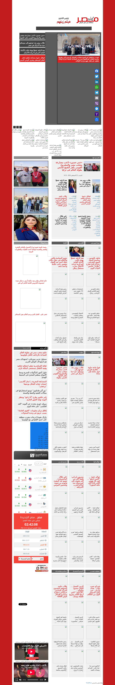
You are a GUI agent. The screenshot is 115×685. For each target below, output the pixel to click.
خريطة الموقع (93, 13)
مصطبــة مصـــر (77, 9)
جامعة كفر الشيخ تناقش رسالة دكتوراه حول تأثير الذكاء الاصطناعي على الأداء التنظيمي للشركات (59, 621)
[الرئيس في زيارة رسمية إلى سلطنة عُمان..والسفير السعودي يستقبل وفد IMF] (77, 547)
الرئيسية (95, 9)
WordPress (89, 683)
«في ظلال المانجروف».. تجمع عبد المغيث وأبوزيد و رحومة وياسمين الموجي (61, 219)
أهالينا (87, 9)
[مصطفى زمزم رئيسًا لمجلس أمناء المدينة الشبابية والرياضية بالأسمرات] (60, 414)
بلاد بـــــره (80, 462)
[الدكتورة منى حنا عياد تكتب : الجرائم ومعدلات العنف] (93, 657)
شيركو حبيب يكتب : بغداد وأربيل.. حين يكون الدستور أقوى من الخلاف (93, 590)
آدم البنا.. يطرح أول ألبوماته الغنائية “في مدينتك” (93, 340)
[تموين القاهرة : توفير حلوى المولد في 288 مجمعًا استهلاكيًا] (93, 632)
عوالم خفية (96, 462)
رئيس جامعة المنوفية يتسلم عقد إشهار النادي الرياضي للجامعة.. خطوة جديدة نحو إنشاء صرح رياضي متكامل (59, 647)
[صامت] (20, 680)
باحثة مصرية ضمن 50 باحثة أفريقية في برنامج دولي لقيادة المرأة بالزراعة (94, 401)
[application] (31, 672)
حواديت (81, 352)
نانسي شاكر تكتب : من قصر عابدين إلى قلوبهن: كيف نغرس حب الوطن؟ (94, 620)
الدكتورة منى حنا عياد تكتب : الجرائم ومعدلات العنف (94, 668)
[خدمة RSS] (34, 28)
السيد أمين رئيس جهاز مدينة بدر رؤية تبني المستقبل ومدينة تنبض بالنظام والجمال (93, 451)
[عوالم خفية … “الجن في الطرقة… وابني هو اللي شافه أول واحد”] (93, 499)
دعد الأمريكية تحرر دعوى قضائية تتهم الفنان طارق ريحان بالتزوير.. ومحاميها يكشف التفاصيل (60, 536)
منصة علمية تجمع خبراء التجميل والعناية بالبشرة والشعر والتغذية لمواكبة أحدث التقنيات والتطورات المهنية (84, 222)
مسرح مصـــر (62, 462)
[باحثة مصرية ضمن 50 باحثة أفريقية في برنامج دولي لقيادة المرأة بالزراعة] (93, 389)
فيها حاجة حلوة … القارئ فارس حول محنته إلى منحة (93, 371)
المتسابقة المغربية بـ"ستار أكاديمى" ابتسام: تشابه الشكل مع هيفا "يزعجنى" (32, 383)
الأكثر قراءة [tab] (43, 348)
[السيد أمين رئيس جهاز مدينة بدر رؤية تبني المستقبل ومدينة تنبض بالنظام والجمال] (93, 438)
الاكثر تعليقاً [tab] (26, 348)
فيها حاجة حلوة (95, 352)
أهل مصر (80, 243)
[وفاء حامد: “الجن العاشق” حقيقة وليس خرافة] (93, 547)
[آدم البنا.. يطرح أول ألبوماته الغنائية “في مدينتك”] (93, 329)
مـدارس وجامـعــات (60, 571)
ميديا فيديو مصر (95, 243)
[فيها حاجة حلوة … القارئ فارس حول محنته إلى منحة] (93, 361)
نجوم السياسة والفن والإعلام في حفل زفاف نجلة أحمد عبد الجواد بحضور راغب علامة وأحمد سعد (58, 262)
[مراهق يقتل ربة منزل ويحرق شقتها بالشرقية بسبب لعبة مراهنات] (93, 523)
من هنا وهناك (44, 243)
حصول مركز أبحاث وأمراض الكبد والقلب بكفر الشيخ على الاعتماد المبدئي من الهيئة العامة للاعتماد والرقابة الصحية (60, 343)
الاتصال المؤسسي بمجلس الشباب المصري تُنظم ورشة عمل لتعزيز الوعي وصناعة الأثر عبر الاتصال (77, 318)
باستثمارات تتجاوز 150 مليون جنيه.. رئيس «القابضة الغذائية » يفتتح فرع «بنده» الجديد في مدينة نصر (77, 294)
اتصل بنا (40, 9)
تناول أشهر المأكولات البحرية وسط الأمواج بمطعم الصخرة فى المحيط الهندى (33, 374)
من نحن (24, 9)
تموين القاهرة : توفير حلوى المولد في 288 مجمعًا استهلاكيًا (94, 644)
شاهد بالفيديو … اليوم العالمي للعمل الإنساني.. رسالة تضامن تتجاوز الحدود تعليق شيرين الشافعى (93, 294)
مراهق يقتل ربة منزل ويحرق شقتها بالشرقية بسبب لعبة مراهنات (93, 535)
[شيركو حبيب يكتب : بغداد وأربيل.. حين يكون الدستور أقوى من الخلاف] (93, 579)
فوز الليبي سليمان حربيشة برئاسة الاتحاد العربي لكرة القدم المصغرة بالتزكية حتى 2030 (60, 402)
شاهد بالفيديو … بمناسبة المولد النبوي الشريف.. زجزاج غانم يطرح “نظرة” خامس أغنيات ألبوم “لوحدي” (93, 264)
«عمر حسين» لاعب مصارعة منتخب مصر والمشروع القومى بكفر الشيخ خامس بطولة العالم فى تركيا (69, 166)
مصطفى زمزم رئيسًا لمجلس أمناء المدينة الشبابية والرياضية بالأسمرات (60, 426)
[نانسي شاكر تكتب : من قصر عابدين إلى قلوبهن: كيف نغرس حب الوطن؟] (93, 608)
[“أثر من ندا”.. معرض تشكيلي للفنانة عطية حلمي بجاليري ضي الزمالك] (77, 389)
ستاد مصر (65, 9)
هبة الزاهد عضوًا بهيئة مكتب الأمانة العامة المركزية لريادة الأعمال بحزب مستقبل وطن (61, 185)
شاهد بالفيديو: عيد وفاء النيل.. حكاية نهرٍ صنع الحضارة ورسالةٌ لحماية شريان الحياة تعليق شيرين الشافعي (93, 318)
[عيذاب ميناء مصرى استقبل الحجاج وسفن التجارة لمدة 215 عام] (93, 414)
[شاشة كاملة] (17, 680)
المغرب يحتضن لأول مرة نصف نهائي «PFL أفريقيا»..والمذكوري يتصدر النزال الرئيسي (59, 450)
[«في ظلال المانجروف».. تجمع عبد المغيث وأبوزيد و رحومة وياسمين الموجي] (60, 470)
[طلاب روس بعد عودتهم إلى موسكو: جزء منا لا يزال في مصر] (76, 361)
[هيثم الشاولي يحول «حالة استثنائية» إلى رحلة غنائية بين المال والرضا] (60, 499)
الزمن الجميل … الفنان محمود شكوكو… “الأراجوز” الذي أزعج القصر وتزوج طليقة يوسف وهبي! (76, 592)
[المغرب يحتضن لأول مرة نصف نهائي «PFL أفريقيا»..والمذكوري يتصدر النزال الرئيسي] (60, 438)
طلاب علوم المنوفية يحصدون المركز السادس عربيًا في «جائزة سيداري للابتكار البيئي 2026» (61, 200)
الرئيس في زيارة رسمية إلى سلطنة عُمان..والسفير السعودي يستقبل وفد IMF (77, 560)
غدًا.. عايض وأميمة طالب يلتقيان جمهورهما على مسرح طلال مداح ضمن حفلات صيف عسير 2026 (59, 562)
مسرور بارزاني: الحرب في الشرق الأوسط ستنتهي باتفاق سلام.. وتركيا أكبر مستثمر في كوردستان (77, 513)
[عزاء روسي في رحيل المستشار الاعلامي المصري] (60, 304)
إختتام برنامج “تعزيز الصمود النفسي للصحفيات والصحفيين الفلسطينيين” (77, 536)
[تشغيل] (45, 680)
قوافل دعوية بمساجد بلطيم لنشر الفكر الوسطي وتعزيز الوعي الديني (85, 200)
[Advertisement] (31, 586)
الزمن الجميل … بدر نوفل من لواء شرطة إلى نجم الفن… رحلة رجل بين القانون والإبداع (76, 646)
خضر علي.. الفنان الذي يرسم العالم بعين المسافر (31, 314)
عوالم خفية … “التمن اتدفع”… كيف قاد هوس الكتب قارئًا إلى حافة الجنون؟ (93, 481)
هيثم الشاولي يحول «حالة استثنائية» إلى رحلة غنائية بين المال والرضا (60, 511)
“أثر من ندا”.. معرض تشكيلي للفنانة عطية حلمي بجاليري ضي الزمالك (76, 401)
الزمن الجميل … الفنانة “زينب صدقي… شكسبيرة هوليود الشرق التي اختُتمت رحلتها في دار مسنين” (77, 622)
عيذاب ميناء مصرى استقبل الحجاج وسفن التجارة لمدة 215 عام (94, 426)
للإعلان (32, 9)
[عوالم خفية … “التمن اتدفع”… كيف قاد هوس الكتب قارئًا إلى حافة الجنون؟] (93, 470)
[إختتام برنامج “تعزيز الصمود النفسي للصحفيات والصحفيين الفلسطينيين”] (77, 523)
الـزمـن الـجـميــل (52, 9)
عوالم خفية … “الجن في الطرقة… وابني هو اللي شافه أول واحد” (93, 511)
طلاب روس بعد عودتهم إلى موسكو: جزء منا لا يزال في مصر (84, 183)
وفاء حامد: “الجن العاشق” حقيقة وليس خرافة (94, 558)
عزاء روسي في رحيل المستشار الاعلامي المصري (60, 315)
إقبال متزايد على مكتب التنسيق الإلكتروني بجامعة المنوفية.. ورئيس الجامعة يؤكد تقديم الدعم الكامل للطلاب (60, 671)
